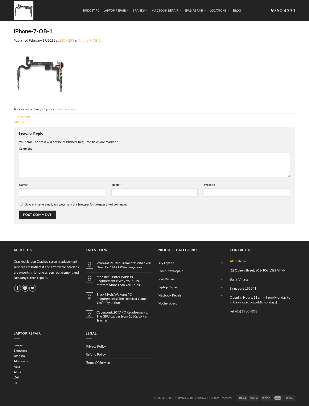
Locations (218, 10)
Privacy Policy (96, 346)
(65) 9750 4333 (246, 311)
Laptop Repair (114, 10)
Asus (17, 372)
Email (116, 184)
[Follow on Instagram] (25, 288)
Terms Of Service (98, 362)
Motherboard (167, 303)
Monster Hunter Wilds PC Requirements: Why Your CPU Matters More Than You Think (118, 281)
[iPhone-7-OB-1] (40, 74)
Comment (26, 148)
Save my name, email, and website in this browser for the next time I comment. (76, 204)
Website (209, 184)
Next (19, 122)
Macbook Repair (165, 10)
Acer (17, 366)
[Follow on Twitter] (32, 288)
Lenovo (19, 345)
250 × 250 (66, 40)
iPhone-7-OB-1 (89, 40)
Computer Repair (170, 271)
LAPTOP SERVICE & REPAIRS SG (184, 397)
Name (24, 184)
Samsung (20, 350)
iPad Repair (194, 10)
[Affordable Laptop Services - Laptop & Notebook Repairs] (43, 10)
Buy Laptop (166, 263)
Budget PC (91, 10)
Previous (22, 116)
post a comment (65, 109)
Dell (17, 377)
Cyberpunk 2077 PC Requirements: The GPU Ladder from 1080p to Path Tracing (122, 316)
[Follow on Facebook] (17, 288)
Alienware (21, 361)
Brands (139, 10)
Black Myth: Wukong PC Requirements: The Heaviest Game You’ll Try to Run (121, 298)
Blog (237, 10)
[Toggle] (221, 262)
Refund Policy (96, 354)
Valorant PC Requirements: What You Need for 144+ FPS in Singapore (123, 265)
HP (16, 383)
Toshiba (19, 356)
